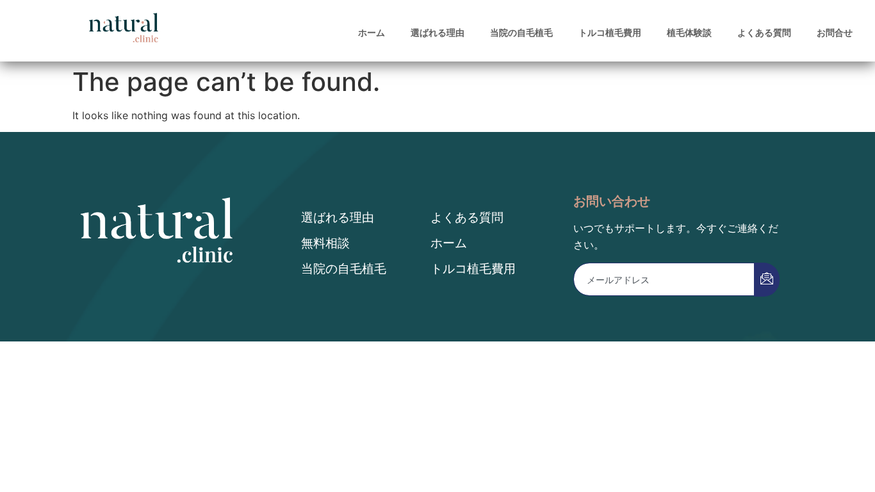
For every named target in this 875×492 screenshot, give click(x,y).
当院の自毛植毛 (521, 33)
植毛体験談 (689, 33)
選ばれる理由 (437, 33)
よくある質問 (764, 33)
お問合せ (835, 33)
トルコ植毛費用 (609, 33)
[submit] (767, 280)
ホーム (371, 33)
